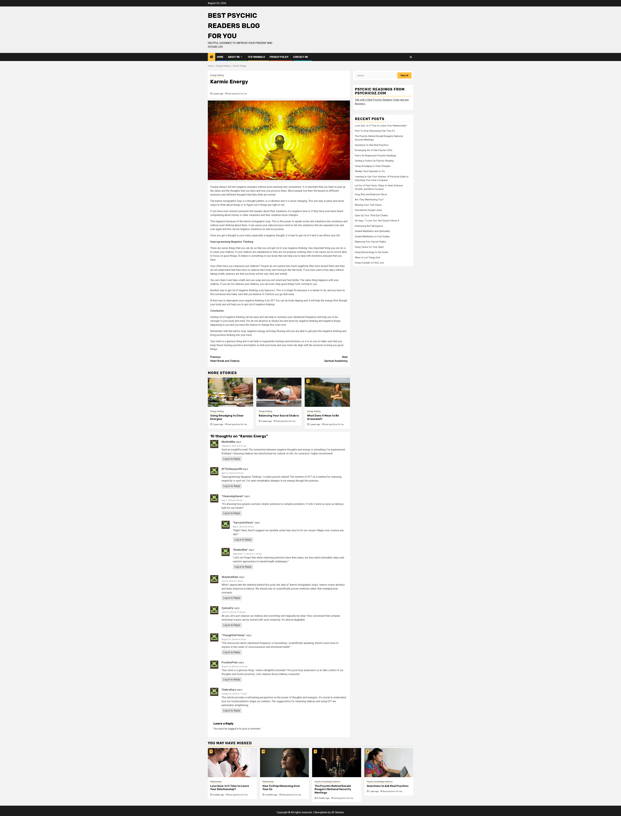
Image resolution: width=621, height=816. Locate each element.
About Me (234, 57)
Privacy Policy (279, 57)
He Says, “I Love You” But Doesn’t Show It (377, 220)
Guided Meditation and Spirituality (372, 231)
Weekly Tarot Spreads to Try (370, 171)
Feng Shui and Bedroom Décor (371, 194)
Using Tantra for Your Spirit (369, 246)
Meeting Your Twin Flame (368, 204)
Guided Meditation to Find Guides (372, 236)
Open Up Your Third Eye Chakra (371, 215)
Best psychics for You (237, 94)
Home (220, 57)
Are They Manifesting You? (369, 199)
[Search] (411, 57)
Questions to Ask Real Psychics (372, 144)
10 (263, 751)
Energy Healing (217, 75)
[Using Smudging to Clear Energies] (230, 392)
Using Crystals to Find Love (369, 262)
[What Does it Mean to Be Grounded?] (327, 392)
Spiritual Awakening (336, 358)
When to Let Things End (367, 257)
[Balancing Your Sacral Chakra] (279, 392)
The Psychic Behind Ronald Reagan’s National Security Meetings (333, 789)
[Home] (211, 57)
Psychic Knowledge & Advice (327, 782)
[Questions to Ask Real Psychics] (388, 762)
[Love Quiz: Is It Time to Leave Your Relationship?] (232, 762)
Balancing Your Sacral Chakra (279, 415)
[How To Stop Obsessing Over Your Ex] (284, 762)
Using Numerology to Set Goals (371, 252)
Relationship (215, 782)
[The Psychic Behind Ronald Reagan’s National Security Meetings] (336, 762)
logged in (233, 728)
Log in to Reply (231, 458)
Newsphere (320, 812)
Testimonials (256, 57)
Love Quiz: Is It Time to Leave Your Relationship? (381, 125)
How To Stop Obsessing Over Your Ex (375, 130)
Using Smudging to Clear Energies (373, 165)
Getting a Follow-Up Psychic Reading (374, 160)
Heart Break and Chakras (225, 358)
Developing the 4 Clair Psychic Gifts (373, 150)
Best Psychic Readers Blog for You (234, 25)
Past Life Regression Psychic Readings (375, 155)
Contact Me (300, 57)
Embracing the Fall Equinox (369, 225)
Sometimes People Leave (368, 210)
